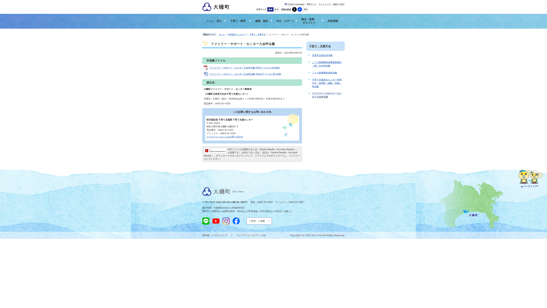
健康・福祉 (261, 20)
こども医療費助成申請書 (324, 72)
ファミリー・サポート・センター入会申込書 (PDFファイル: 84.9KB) (244, 67)
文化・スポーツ (285, 20)
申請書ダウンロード (237, 34)
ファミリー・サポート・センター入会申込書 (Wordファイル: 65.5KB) (245, 74)
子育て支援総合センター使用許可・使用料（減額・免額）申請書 (327, 83)
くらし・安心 (214, 20)
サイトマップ (325, 4)
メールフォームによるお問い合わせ (225, 136)
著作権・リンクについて (214, 235)
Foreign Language (295, 4)
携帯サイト (312, 4)
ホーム (222, 34)
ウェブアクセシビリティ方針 (251, 235)
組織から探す (339, 4)
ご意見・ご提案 (257, 220)
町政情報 (333, 20)
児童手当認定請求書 (322, 55)
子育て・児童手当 (258, 34)
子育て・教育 (238, 20)
